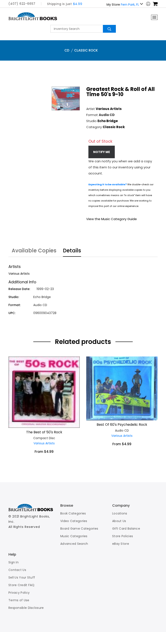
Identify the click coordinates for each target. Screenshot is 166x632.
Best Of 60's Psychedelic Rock (122, 424)
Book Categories (73, 513)
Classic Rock (86, 50)
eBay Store (120, 544)
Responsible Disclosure (26, 608)
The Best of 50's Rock (44, 432)
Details (72, 251)
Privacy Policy (19, 592)
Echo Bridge (107, 121)
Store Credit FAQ (21, 585)
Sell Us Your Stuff (21, 577)
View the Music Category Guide (111, 219)
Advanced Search (74, 544)
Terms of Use (18, 600)
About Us (119, 521)
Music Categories (74, 536)
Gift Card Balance (126, 528)
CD (66, 50)
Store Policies (122, 536)
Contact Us (17, 570)
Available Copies (34, 251)
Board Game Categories (79, 528)
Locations (119, 513)
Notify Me (101, 152)
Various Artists (109, 108)
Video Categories (73, 521)
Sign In (13, 562)
